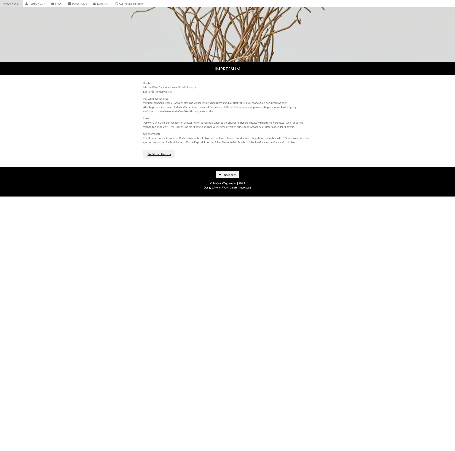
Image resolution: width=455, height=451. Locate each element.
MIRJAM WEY (11, 3)
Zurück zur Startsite (159, 154)
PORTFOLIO (79, 3)
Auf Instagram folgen (131, 3)
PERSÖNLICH (37, 3)
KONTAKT (103, 3)
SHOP (58, 3)
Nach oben (230, 174)
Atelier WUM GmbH (225, 187)
